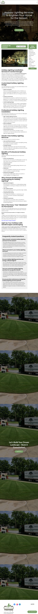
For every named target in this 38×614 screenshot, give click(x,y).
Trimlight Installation (21, 46)
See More (32, 68)
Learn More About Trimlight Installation (9, 220)
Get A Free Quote (19, 30)
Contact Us (19, 451)
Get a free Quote (32, 611)
